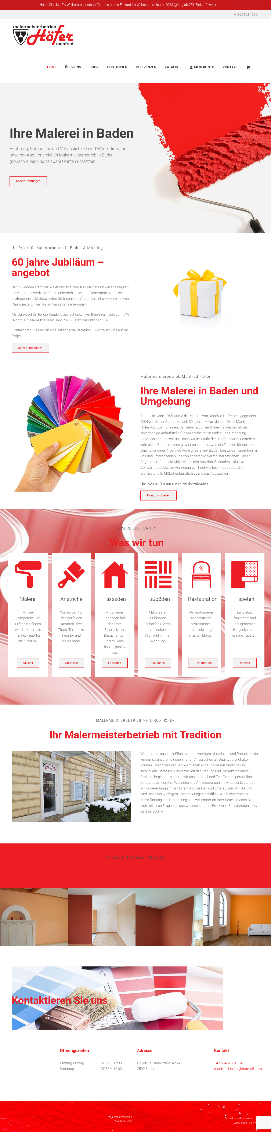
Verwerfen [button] (224, 5)
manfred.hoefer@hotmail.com (238, 1069)
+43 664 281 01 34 (246, 15)
